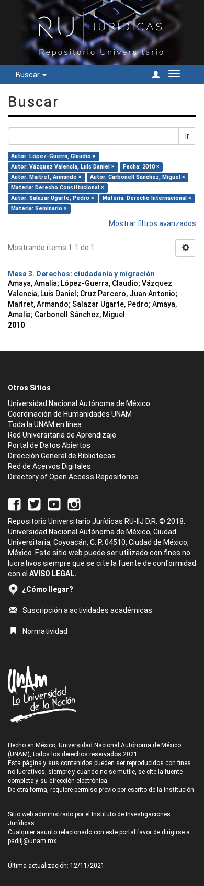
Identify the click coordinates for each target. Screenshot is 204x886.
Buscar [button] (28, 75)
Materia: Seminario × (39, 208)
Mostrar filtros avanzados (152, 223)
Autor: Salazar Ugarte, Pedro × (52, 198)
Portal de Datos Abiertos (49, 445)
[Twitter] (34, 503)
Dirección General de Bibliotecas (62, 456)
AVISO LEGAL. (52, 573)
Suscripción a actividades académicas (87, 610)
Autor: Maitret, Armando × (46, 177)
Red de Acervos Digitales (49, 466)
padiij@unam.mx (32, 841)
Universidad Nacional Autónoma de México (79, 403)
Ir (187, 136)
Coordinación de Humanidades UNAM (70, 414)
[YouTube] (54, 503)
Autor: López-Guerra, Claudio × (53, 156)
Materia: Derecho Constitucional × (57, 187)
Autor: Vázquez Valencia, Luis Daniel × (63, 166)
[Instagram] (74, 503)
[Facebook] (14, 503)
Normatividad (44, 631)
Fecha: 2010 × (141, 166)
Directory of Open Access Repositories (73, 477)
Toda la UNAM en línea (45, 424)
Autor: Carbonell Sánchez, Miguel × (137, 177)
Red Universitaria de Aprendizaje (62, 435)
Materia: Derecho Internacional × (147, 198)
